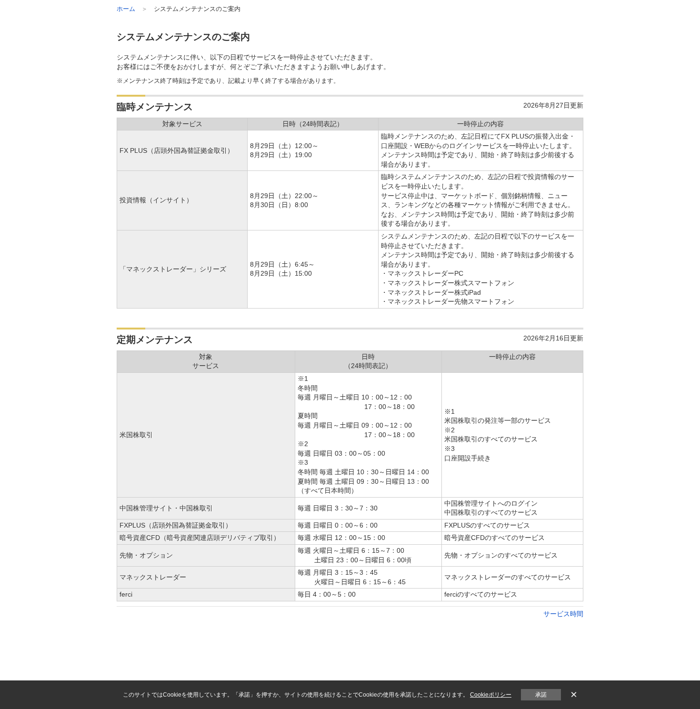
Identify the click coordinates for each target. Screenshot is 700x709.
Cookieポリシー (490, 694)
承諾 (541, 694)
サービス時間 (563, 614)
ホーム (126, 8)
